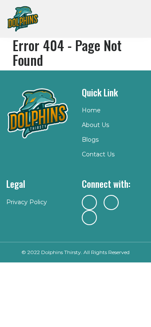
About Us (95, 125)
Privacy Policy (26, 202)
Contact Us (98, 154)
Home (91, 110)
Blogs (90, 139)
